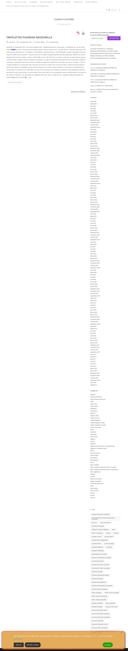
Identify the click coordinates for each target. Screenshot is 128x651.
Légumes (93, 444)
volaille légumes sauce (100, 624)
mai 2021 (93, 249)
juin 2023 (93, 190)
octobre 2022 (94, 209)
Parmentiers (94, 458)
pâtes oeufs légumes (112, 593)
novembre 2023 (95, 179)
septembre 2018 (95, 324)
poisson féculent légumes (101, 568)
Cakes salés (93, 404)
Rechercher (113, 38)
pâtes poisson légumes (99, 596)
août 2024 (93, 158)
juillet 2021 (93, 244)
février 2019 (93, 312)
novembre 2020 (95, 263)
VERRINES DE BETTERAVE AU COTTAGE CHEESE (104, 51)
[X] (106, 10)
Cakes (92, 401)
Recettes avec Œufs (96, 479)
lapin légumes (109, 544)
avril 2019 (93, 307)
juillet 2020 (93, 272)
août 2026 (93, 101)
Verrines (92, 497)
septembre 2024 (95, 155)
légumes (109, 547)
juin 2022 (93, 218)
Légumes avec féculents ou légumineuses (102, 446)
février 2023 (93, 200)
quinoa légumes (97, 603)
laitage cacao (96, 537)
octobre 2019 (94, 293)
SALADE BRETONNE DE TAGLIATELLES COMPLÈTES (105, 53)
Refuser (19, 645)
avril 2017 (93, 364)
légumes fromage (98, 551)
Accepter (107, 645)
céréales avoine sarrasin (100, 530)
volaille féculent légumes (101, 617)
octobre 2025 (94, 125)
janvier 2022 (93, 230)
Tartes (92, 486)
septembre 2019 (95, 296)
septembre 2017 (95, 352)
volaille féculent (112, 607)
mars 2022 (93, 225)
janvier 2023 (93, 202)
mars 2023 (93, 197)
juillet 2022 (93, 216)
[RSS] (115, 10)
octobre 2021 (94, 237)
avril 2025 (93, 139)
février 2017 (93, 368)
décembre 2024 (94, 148)
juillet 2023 (93, 188)
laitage (116, 533)
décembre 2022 (94, 204)
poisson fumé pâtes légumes (101, 558)
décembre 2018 (94, 317)
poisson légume (97, 572)
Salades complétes (95, 481)
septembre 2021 (95, 239)
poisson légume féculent (100, 575)
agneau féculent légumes (101, 514)
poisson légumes (97, 579)
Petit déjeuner (94, 460)
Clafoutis (93, 413)
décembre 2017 (94, 345)
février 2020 (93, 284)
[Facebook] (109, 10)
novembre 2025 (95, 122)
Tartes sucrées (94, 490)
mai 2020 (93, 277)
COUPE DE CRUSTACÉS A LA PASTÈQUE (101, 49)
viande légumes (97, 607)
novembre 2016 (95, 375)
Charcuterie (93, 411)
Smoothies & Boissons (97, 483)
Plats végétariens (95, 472)
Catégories (93, 408)
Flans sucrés (94, 437)
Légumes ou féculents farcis (98, 448)
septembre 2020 (95, 268)
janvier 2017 (93, 371)
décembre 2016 (94, 373)
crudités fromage (98, 526)
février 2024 (93, 172)
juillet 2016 (93, 385)
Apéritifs (92, 394)
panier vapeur (94, 455)
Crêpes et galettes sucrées (98, 425)
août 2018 (93, 326)
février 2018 (93, 340)
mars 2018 (93, 338)
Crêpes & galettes (95, 420)
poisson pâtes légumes (99, 589)
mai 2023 (93, 193)
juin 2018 (93, 331)
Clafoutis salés (94, 416)
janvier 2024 (93, 174)
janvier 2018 (93, 343)
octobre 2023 (94, 181)
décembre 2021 (94, 232)
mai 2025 (93, 136)
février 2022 (93, 228)
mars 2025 (93, 141)
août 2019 (93, 298)
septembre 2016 (95, 380)
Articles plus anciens (78, 91)
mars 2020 (93, 282)
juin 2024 (93, 162)
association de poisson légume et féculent (103, 518)
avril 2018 (93, 336)
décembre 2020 (94, 261)
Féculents (93, 432)
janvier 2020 (93, 286)
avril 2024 (93, 167)
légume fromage (97, 547)
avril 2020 (93, 279)
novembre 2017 (95, 347)
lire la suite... (18, 639)
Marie (92, 89)
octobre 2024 (94, 153)
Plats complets (94, 465)
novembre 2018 (95, 319)
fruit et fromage (97, 533)
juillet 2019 (93, 300)
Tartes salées (40, 42)
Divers (92, 430)
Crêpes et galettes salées (97, 423)
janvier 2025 (93, 146)
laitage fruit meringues (100, 540)
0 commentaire (54, 42)
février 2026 (93, 115)
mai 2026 (93, 108)
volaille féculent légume (100, 614)
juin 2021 (93, 247)
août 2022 (93, 214)
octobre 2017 (94, 350)
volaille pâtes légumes (99, 628)
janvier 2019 (93, 314)
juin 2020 (93, 275)
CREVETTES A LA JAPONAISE (104, 86)
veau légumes (110, 603)
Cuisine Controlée (95, 427)
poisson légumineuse (99, 582)
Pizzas (92, 462)
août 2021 (93, 242)
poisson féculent (98, 561)
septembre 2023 (95, 183)
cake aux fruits (105, 523)
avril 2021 (93, 251)
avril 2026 (93, 111)
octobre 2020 (94, 265)
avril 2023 (93, 195)
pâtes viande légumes (99, 600)
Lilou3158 (12, 42)
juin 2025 (93, 134)
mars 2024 (93, 169)
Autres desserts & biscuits (98, 399)
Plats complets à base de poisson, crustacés (103, 467)
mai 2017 (93, 361)
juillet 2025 (93, 132)
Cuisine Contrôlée (64, 19)
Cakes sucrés (94, 406)
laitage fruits (96, 544)
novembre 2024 (95, 151)
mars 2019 (93, 310)
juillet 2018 (93, 329)
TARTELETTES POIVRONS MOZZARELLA (29, 37)
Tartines (92, 493)
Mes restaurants (95, 453)
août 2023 (93, 186)
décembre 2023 (94, 176)
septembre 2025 (95, 127)
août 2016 (93, 382)
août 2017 (93, 354)
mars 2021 (93, 254)
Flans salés (93, 434)
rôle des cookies (33, 645)
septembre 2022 (95, 211)
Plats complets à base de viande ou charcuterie (104, 469)
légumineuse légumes (99, 554)
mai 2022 (93, 221)
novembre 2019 (95, 291)
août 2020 (93, 270)
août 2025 (93, 129)
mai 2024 (93, 165)
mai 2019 (93, 305)
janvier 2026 (93, 118)
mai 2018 (93, 333)
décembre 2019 (94, 289)
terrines (92, 495)
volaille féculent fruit (99, 610)
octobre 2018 (94, 321)
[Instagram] (112, 10)
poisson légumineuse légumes (102, 586)
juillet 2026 (93, 104)
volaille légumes (97, 621)
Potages (92, 474)
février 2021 (93, 256)
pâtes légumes (97, 593)
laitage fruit (108, 537)
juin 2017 (93, 359)
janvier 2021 (93, 258)
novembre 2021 (95, 235)
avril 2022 (93, 223)
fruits (108, 533)
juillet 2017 (93, 357)
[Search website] (119, 10)
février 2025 (93, 143)
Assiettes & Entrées (96, 397)
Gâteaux (92, 439)
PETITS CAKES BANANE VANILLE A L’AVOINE (103, 58)
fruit (113, 530)
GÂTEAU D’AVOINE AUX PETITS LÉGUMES (102, 56)
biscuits (94, 523)
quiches (92, 476)
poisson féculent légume (100, 565)
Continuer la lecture (16, 82)
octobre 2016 (94, 378)
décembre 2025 (94, 120)
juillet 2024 (93, 160)
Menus (92, 451)
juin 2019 (93, 303)
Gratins (92, 441)
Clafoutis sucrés (95, 418)
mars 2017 (93, 366)
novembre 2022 (95, 207)
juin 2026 (93, 106)
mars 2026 (93, 113)
